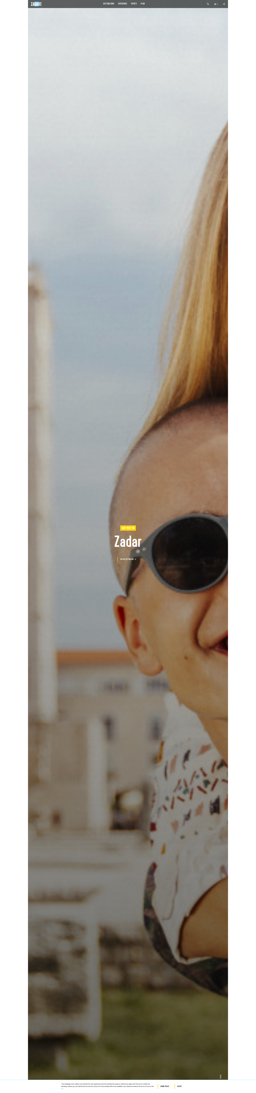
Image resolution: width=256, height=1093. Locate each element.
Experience (122, 3)
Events (134, 3)
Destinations (108, 3)
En (215, 4)
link (62, 1089)
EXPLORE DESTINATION (127, 559)
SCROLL (221, 1076)
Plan (143, 3)
